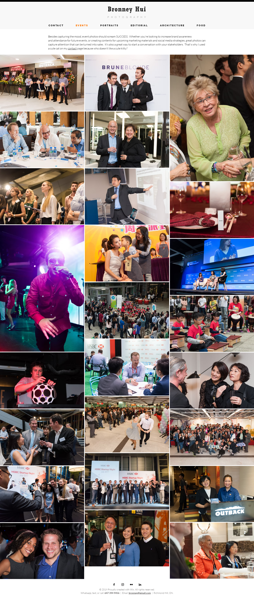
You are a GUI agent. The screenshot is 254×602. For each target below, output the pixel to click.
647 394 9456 (112, 592)
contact (72, 48)
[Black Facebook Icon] (114, 584)
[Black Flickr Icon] (131, 584)
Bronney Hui (127, 10)
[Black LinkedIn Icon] (140, 584)
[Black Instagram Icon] (122, 584)
